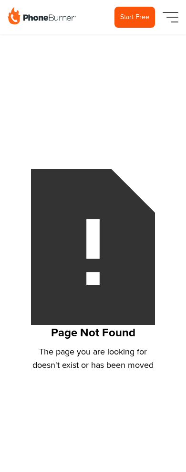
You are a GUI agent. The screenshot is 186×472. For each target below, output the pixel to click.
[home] (42, 15)
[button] (168, 17)
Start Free (134, 17)
